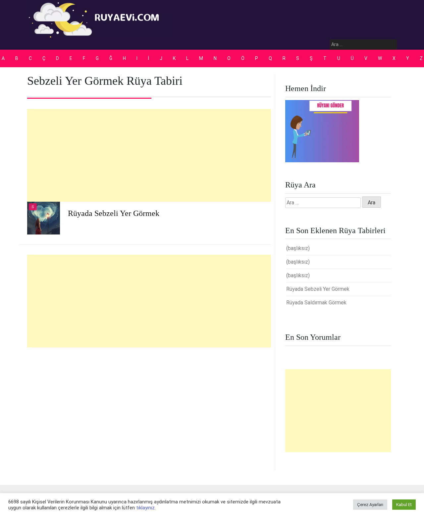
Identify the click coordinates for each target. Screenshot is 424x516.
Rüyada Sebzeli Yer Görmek (113, 213)
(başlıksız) (298, 248)
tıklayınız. (146, 508)
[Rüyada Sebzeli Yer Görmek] (43, 218)
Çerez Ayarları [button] (370, 504)
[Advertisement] (149, 155)
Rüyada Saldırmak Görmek (316, 302)
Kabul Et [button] (404, 504)
